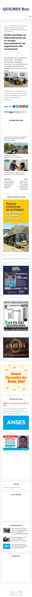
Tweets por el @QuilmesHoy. (12, 487)
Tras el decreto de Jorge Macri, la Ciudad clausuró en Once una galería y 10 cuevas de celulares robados (20, 531)
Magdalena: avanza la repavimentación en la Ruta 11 (13, 156)
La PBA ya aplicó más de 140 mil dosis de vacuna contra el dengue (14, 173)
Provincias (19, 26)
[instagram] (10, 592)
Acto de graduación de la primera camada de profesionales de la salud (18, 539)
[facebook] (21, 592)
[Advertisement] (16, 467)
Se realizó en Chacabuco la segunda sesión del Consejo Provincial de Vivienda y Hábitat (15, 138)
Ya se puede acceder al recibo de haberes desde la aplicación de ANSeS (19, 546)
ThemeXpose (19, 594)
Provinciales (12, 26)
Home (6, 26)
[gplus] (14, 592)
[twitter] (17, 592)
